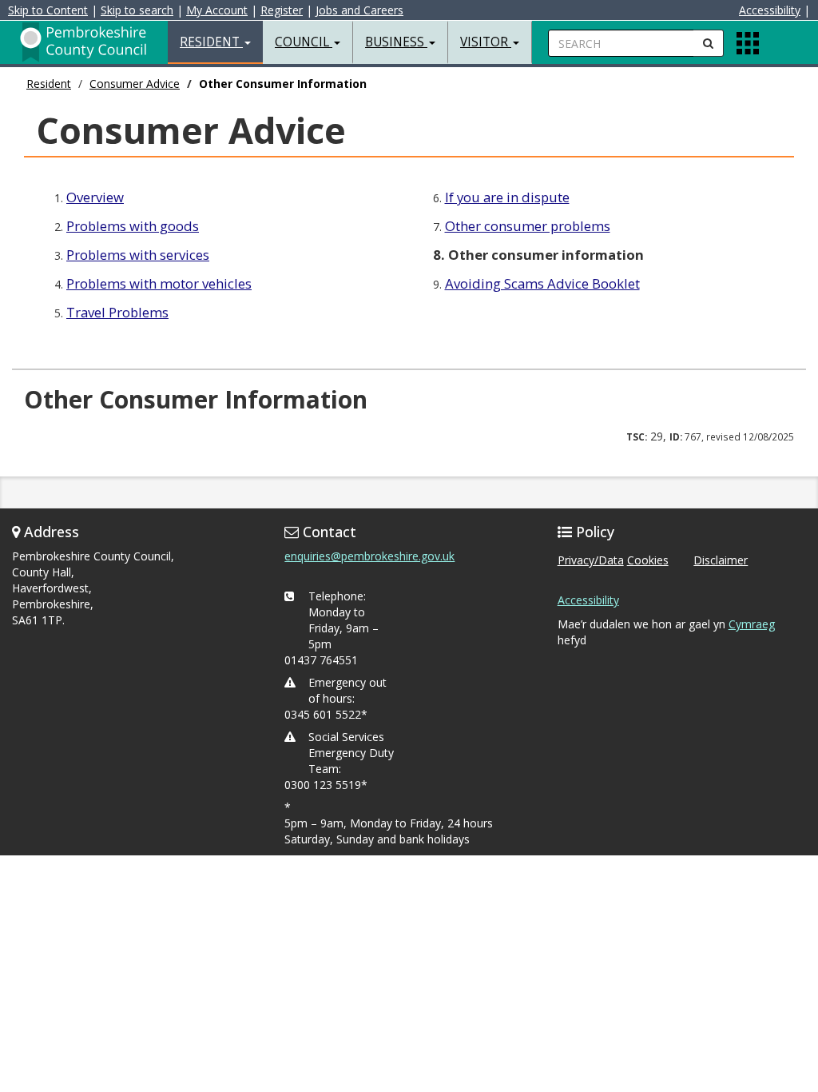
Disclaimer (720, 560)
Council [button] (303, 42)
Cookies (648, 560)
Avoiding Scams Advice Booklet (542, 283)
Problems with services (137, 254)
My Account (217, 10)
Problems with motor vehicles (159, 283)
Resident (48, 83)
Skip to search (137, 10)
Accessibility (769, 10)
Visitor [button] (485, 42)
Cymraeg (752, 624)
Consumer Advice (134, 83)
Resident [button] (211, 42)
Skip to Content (48, 10)
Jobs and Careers (359, 10)
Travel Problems (117, 312)
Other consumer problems (527, 226)
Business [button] (396, 42)
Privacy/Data (591, 560)
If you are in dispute (507, 197)
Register (281, 10)
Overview (95, 197)
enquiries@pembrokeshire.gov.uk (369, 556)
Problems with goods (132, 226)
